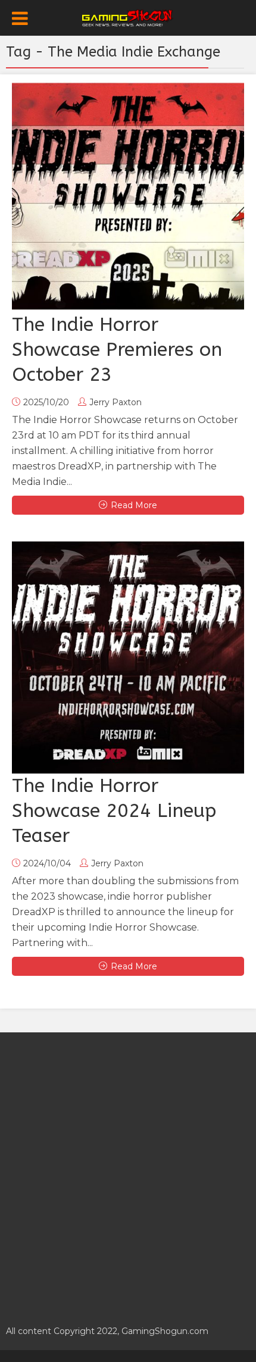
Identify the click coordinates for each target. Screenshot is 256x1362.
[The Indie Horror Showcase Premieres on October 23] (128, 196)
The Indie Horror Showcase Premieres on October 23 (117, 350)
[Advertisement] (128, 1172)
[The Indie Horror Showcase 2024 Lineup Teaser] (128, 657)
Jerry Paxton (115, 402)
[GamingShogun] (128, 16)
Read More (134, 505)
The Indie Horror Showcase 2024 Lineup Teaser (114, 811)
